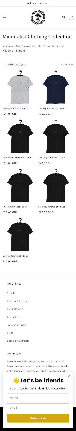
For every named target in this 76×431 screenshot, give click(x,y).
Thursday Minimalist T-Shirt (51, 157)
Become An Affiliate (18, 340)
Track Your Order (16, 324)
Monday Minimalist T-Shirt (15, 108)
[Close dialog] (69, 376)
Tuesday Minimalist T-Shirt (51, 108)
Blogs (10, 332)
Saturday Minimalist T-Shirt (51, 206)
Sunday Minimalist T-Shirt (15, 255)
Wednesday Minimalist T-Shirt (17, 157)
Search (11, 293)
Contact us (13, 317)
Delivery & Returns (17, 301)
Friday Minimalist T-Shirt (15, 206)
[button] (4, 17)
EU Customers (15, 308)
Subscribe (38, 418)
